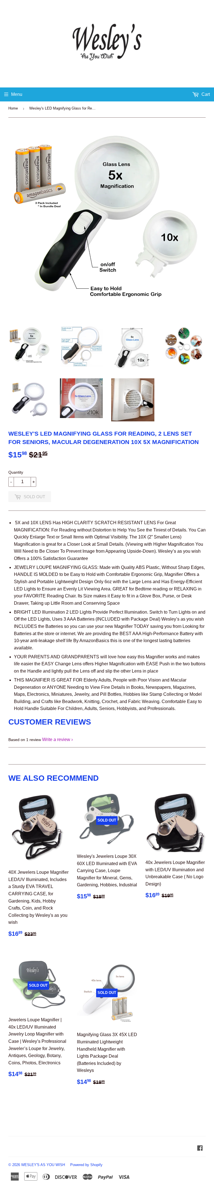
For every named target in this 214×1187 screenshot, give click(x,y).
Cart (205, 94)
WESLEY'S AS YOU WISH (43, 1165)
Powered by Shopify (86, 1165)
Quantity (15, 472)
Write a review (56, 739)
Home (13, 108)
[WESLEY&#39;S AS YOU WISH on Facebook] (200, 1148)
